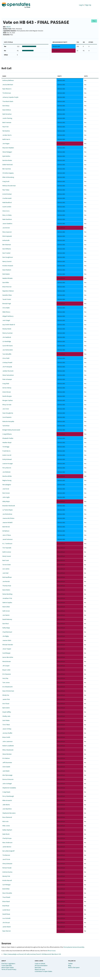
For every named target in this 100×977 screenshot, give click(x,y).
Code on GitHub (40, 963)
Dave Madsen (6, 270)
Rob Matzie (6, 274)
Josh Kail (5, 573)
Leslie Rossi (6, 910)
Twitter (70, 963)
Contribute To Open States (43, 971)
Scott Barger (6, 653)
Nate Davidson (7, 219)
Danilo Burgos (7, 396)
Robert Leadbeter (8, 746)
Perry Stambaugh (8, 796)
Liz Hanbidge (6, 341)
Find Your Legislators (8, 963)
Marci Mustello (7, 893)
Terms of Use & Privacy (8, 969)
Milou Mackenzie (7, 750)
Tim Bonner (6, 855)
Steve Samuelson (8, 375)
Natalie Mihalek (7, 278)
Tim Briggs (5, 447)
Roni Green (6, 493)
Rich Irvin (5, 821)
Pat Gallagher (6, 485)
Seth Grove (6, 611)
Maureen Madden (8, 148)
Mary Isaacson (7, 232)
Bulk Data (38, 967)
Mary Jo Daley (7, 215)
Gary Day (5, 678)
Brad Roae (5, 906)
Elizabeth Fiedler (7, 438)
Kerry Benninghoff (8, 851)
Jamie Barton (6, 847)
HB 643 (8, 27)
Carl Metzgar (6, 885)
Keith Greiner (6, 552)
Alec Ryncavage (7, 775)
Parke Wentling (7, 594)
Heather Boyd (6, 442)
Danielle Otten (7, 295)
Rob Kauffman (7, 577)
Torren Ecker (6, 565)
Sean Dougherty (7, 413)
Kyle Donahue (7, 114)
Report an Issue (40, 969)
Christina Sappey (8, 173)
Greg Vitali (5, 383)
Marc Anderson (7, 842)
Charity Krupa (6, 838)
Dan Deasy (5, 106)
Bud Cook (5, 560)
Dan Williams (6, 249)
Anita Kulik (5, 240)
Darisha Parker (7, 160)
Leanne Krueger (7, 463)
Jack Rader (6, 771)
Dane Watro (6, 590)
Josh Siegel (6, 320)
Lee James (5, 569)
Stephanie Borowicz (9, 813)
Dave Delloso (6, 110)
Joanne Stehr (6, 640)
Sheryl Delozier (7, 863)
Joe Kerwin (6, 581)
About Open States (7, 967)
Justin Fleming (7, 118)
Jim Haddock (6, 337)
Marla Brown (6, 661)
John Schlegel (7, 783)
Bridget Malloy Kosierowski (11, 430)
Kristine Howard (7, 266)
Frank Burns (6, 451)
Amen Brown (6, 392)
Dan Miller (5, 282)
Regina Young (6, 480)
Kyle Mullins (6, 156)
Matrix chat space (73, 967)
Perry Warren (6, 468)
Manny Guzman (7, 333)
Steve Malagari (7, 152)
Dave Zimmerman (8, 691)
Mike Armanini (7, 800)
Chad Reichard (7, 632)
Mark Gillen (6, 607)
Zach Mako (6, 720)
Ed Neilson (5, 531)
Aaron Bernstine (7, 657)
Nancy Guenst (6, 261)
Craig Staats (6, 792)
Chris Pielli (5, 358)
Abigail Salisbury (7, 316)
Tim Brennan (6, 93)
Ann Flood (5, 703)
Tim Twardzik (6, 548)
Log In (81, 5)
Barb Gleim (6, 708)
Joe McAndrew (7, 514)
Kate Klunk (5, 834)
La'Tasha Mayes (7, 510)
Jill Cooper (6, 666)
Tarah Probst (6, 299)
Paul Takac (5, 190)
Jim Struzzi (6, 922)
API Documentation (41, 965)
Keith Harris (6, 139)
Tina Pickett (6, 897)
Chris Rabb (6, 308)
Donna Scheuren (7, 779)
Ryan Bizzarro (6, 89)
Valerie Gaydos (7, 602)
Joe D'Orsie (6, 859)
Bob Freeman (6, 122)
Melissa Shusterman (9, 186)
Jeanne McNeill (7, 522)
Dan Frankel (6, 253)
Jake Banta (6, 805)
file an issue (51, 951)
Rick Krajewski (7, 236)
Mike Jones (6, 826)
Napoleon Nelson (8, 291)
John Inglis (6, 497)
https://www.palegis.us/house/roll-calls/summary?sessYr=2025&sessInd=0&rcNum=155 (32, 954)
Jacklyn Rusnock (7, 371)
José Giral (5, 489)
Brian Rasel (6, 901)
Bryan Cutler (6, 670)
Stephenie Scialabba (9, 788)
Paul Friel (5, 127)
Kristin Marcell (7, 880)
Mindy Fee (5, 695)
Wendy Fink (6, 876)
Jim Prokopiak (7, 367)
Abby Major (6, 501)
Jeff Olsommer (7, 762)
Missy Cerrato (6, 405)
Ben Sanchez (6, 169)
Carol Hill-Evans (7, 346)
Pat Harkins (6, 131)
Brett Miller (6, 889)
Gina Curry (5, 211)
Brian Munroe (6, 287)
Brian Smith (6, 737)
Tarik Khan (5, 426)
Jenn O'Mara (6, 535)
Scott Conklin (6, 207)
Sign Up (88, 5)
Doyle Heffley (6, 712)
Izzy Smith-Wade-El (8, 325)
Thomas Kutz (6, 586)
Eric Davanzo (6, 674)
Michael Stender (7, 645)
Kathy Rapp (6, 628)
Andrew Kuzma (7, 872)
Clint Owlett (6, 767)
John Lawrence (7, 741)
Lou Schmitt (6, 918)
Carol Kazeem (6, 417)
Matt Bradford (7, 202)
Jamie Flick (6, 699)
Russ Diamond (7, 817)
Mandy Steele (6, 329)
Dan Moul (5, 623)
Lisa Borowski (7, 198)
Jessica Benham (7, 84)
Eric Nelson (6, 758)
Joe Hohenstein (7, 350)
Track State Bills (6, 965)
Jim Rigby (5, 636)
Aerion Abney (6, 388)
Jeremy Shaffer (7, 733)
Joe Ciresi (5, 409)
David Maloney (7, 619)
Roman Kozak (6, 868)
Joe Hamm (5, 615)
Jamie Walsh (6, 927)
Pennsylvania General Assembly (73, 947)
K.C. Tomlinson (7, 543)
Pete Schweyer (7, 379)
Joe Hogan (5, 143)
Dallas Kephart (7, 830)
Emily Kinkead (7, 459)
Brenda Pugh (6, 303)
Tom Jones (6, 682)
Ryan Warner (6, 931)
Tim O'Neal (6, 725)
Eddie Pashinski (7, 164)
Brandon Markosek (8, 506)
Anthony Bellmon (8, 80)
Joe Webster (6, 472)
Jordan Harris (7, 135)
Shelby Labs (6, 716)
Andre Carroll (6, 455)
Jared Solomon (7, 539)
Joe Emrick (6, 228)
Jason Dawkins (7, 223)
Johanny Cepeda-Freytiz (10, 97)
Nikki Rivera (6, 312)
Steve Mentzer (7, 754)
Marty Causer (6, 556)
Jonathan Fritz (7, 598)
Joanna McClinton (8, 518)
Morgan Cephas (7, 400)
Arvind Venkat (7, 194)
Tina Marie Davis (7, 101)
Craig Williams (7, 434)
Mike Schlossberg (8, 177)
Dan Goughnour (7, 257)
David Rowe (6, 914)
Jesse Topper (6, 649)
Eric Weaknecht (7, 687)
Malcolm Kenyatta (8, 421)
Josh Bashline (7, 809)
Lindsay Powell (7, 362)
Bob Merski (6, 527)
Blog (69, 965)
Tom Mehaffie (6, 354)
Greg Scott (5, 181)
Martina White (7, 476)
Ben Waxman (6, 244)
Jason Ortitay (6, 729)
